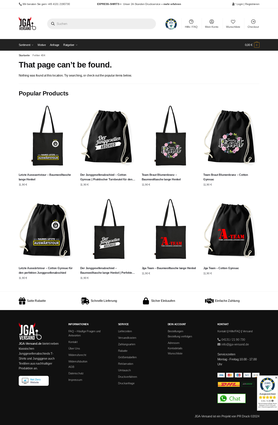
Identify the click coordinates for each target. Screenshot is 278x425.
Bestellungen (175, 331)
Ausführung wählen (46, 192)
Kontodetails (175, 348)
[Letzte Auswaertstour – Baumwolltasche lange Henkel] (47, 136)
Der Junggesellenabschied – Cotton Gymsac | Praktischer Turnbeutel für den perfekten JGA (106, 177)
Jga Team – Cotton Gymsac (221, 268)
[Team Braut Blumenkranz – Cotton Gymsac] (231, 136)
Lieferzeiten (125, 331)
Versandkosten (127, 337)
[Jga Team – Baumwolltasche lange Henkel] (170, 229)
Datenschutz (76, 373)
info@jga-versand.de (235, 344)
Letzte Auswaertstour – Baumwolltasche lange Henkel (45, 177)
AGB (71, 366)
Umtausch (124, 370)
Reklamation (125, 363)
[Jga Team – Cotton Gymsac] (231, 229)
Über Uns (74, 348)
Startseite (24, 55)
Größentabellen (127, 357)
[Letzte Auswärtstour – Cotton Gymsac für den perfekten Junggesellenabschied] (47, 229)
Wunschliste (233, 26)
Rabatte (122, 350)
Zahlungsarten (126, 344)
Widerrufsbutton (78, 361)
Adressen (173, 342)
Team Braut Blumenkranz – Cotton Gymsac (225, 177)
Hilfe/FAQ (234, 331)
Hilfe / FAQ (191, 26)
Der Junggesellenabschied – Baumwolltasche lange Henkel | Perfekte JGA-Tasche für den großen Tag (106, 270)
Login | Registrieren (247, 4)
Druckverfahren (127, 376)
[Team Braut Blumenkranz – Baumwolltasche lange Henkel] (170, 136)
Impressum (75, 379)
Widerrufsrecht (77, 355)
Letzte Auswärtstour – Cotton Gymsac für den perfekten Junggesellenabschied (46, 270)
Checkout (253, 26)
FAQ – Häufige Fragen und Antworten (84, 333)
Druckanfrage (126, 383)
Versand (248, 331)
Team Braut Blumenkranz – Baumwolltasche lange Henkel (161, 177)
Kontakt (73, 342)
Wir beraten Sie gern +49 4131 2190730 (46, 4)
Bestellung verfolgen (180, 336)
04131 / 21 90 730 (233, 339)
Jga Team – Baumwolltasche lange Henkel (169, 268)
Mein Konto (211, 26)
